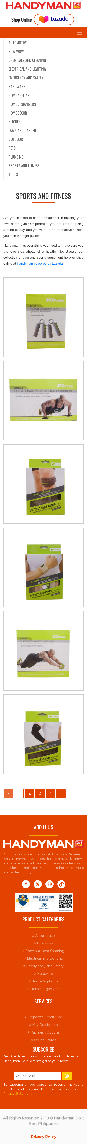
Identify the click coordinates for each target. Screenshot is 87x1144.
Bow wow (16, 51)
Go (67, 1076)
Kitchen (15, 122)
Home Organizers (22, 104)
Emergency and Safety (26, 78)
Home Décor (18, 113)
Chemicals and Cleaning (27, 60)
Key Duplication (44, 1025)
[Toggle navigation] (79, 32)
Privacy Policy (43, 1137)
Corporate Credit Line (44, 1017)
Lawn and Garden (22, 130)
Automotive (18, 43)
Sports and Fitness (24, 165)
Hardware (17, 86)
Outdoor (16, 139)
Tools (13, 174)
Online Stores (44, 1040)
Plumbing (16, 157)
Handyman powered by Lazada (40, 263)
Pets (12, 148)
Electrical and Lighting (27, 69)
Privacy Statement (17, 1093)
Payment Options (44, 1032)
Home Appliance (21, 95)
